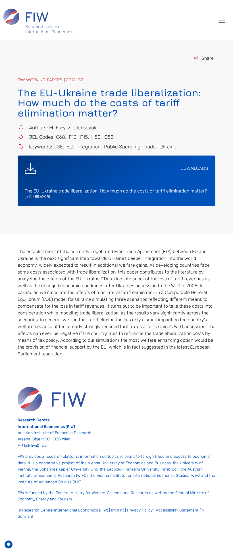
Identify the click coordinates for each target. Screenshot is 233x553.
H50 (96, 137)
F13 (72, 137)
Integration (88, 147)
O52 (108, 137)
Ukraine (167, 147)
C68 (60, 137)
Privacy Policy (140, 510)
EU (69, 147)
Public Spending (122, 147)
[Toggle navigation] (222, 20)
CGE (58, 147)
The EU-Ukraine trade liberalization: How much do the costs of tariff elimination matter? (116, 193)
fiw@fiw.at (40, 445)
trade (150, 147)
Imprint (117, 510)
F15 (84, 137)
